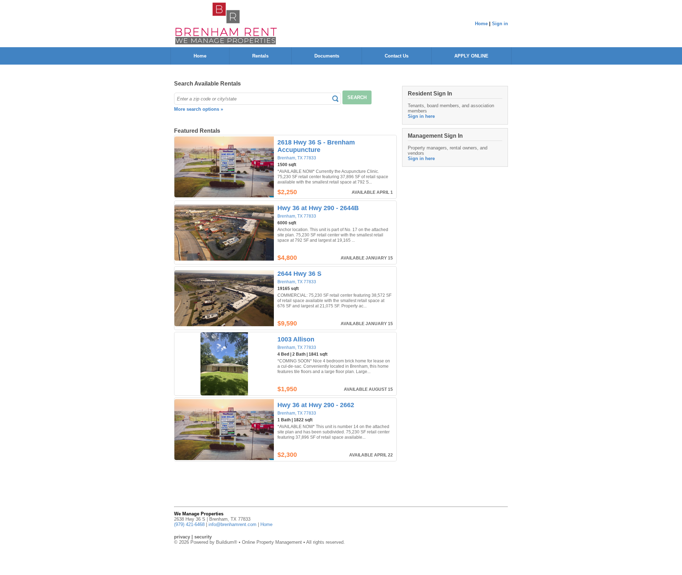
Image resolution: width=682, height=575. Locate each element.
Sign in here (421, 116)
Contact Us (396, 56)
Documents (326, 56)
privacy (182, 537)
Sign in (500, 23)
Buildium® (226, 542)
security (203, 537)
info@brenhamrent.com (232, 524)
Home (481, 23)
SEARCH (357, 97)
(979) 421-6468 (189, 524)
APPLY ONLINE (471, 56)
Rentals (260, 56)
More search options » (198, 109)
